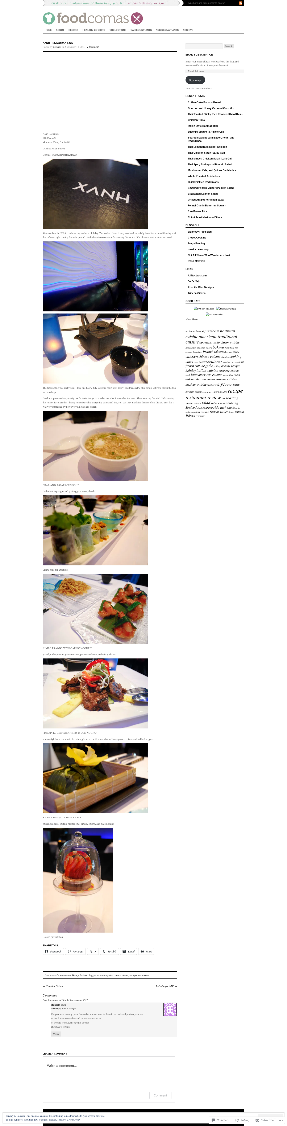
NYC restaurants (167, 30)
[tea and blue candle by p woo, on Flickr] (95, 382)
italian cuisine (207, 370)
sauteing (232, 402)
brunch (208, 351)
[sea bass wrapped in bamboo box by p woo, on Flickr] (95, 812)
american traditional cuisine (211, 339)
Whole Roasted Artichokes (204, 176)
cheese (236, 351)
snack (231, 407)
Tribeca (190, 415)
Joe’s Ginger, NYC (166, 986)
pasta (236, 384)
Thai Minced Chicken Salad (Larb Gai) (210, 158)
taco (193, 411)
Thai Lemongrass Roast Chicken (207, 146)
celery (229, 351)
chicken (192, 356)
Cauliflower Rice (197, 211)
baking (218, 347)
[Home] (143, 12)
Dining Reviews (79, 975)
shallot (200, 407)
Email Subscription (199, 54)
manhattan (198, 378)
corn (196, 361)
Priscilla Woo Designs (201, 287)
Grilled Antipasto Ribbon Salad (206, 199)
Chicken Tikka (196, 120)
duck (225, 361)
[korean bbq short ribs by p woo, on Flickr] (95, 727)
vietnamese (143, 975)
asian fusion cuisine (111, 975)
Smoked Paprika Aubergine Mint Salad (211, 188)
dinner (125, 975)
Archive (188, 30)
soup (237, 407)
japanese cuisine (229, 370)
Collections (117, 30)
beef (232, 347)
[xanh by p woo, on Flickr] (95, 227)
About (60, 30)
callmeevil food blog (200, 231)
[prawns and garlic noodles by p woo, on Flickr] (95, 642)
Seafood (191, 407)
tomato (239, 411)
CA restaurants (141, 30)
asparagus (191, 347)
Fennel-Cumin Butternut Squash (207, 205)
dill (209, 361)
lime (231, 375)
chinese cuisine (209, 356)
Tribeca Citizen (196, 293)
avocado (201, 347)
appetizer (206, 342)
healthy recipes (230, 366)
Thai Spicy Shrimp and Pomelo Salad (210, 164)
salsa (222, 403)
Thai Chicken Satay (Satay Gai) (206, 152)
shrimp (208, 407)
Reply (56, 1034)
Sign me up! (195, 80)
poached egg (208, 391)
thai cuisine (202, 412)
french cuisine (195, 365)
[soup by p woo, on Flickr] (95, 479)
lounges (133, 975)
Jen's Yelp (194, 281)
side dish (219, 407)
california (220, 352)
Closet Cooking (197, 237)
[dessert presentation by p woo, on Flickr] (78, 931)
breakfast (197, 351)
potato (223, 392)
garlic (209, 365)
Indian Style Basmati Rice (203, 125)
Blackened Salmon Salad (203, 193)
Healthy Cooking (94, 30)
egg (230, 361)
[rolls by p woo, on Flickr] (95, 564)
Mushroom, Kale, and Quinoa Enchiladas (212, 170)
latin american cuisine (206, 374)
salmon (215, 403)
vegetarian (200, 415)
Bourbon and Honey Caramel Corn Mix (211, 108)
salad (205, 402)
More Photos (192, 319)
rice (223, 398)
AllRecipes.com (197, 275)
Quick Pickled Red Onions (203, 182)
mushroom (212, 384)
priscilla (57, 46)
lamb (188, 375)
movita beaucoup (198, 249)
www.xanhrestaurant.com (64, 154)
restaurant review (203, 397)
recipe (235, 390)
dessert (203, 361)
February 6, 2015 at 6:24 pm (63, 1008)
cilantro (225, 356)
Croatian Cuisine (53, 986)
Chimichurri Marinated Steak (205, 217)
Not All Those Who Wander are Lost (209, 255)
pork (216, 391)
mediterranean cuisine (222, 378)
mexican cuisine (196, 384)
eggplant (236, 361)
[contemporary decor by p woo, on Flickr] (95, 310)
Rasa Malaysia (196, 261)
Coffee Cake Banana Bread (204, 102)
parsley (228, 384)
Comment (160, 1095)
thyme (231, 412)
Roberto (55, 1005)
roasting (232, 397)
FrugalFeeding (196, 243)
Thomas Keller (218, 411)
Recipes (73, 30)
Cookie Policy (73, 1119)
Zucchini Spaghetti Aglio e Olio (206, 131)
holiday (191, 370)
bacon (209, 347)
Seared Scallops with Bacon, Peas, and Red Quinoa (211, 139)
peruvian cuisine (194, 391)
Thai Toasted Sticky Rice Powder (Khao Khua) (215, 114)
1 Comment (93, 46)
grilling (217, 366)
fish (242, 361)
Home (48, 30)
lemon (226, 375)
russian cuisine (193, 403)
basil (227, 347)
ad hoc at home (193, 331)
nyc (221, 384)
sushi (188, 412)
